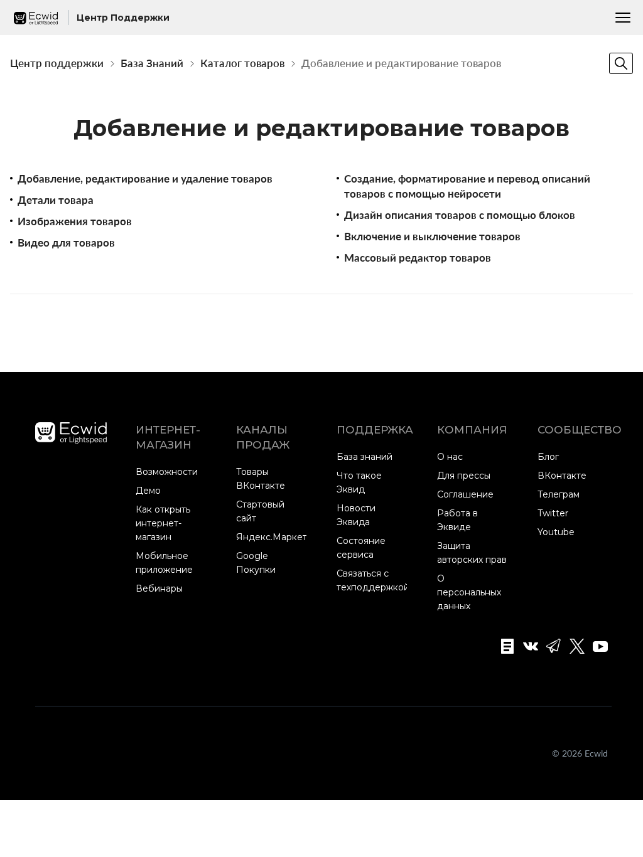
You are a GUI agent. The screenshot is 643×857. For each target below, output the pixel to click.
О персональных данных (469, 592)
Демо (148, 490)
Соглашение (465, 494)
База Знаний (152, 63)
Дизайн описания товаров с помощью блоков (459, 215)
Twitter (553, 513)
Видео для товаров (66, 242)
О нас (450, 456)
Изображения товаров (75, 221)
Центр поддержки (57, 63)
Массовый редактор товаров (417, 257)
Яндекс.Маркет (271, 537)
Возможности (167, 471)
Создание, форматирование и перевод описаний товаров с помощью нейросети (467, 186)
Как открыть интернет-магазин (163, 523)
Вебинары (159, 588)
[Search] (621, 63)
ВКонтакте (562, 475)
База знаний (364, 456)
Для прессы (463, 475)
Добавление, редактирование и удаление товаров (145, 178)
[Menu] (622, 17)
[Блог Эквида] (503, 646)
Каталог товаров (242, 63)
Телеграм (559, 494)
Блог (548, 456)
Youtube (556, 532)
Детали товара (56, 199)
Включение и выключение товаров (432, 236)
